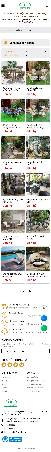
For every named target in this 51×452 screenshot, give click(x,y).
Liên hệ (4, 391)
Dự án (3, 384)
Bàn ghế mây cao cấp (35, 380)
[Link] (25, 5)
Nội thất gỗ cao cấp (35, 387)
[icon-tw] (15, 364)
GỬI (46, 351)
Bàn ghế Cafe (32, 377)
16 (30, 290)
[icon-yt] (21, 364)
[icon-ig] (9, 364)
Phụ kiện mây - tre (34, 391)
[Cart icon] (47, 5)
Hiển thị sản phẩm (11, 55)
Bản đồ (4, 387)
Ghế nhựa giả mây (34, 384)
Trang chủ (5, 30)
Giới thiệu (5, 380)
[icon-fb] (3, 364)
